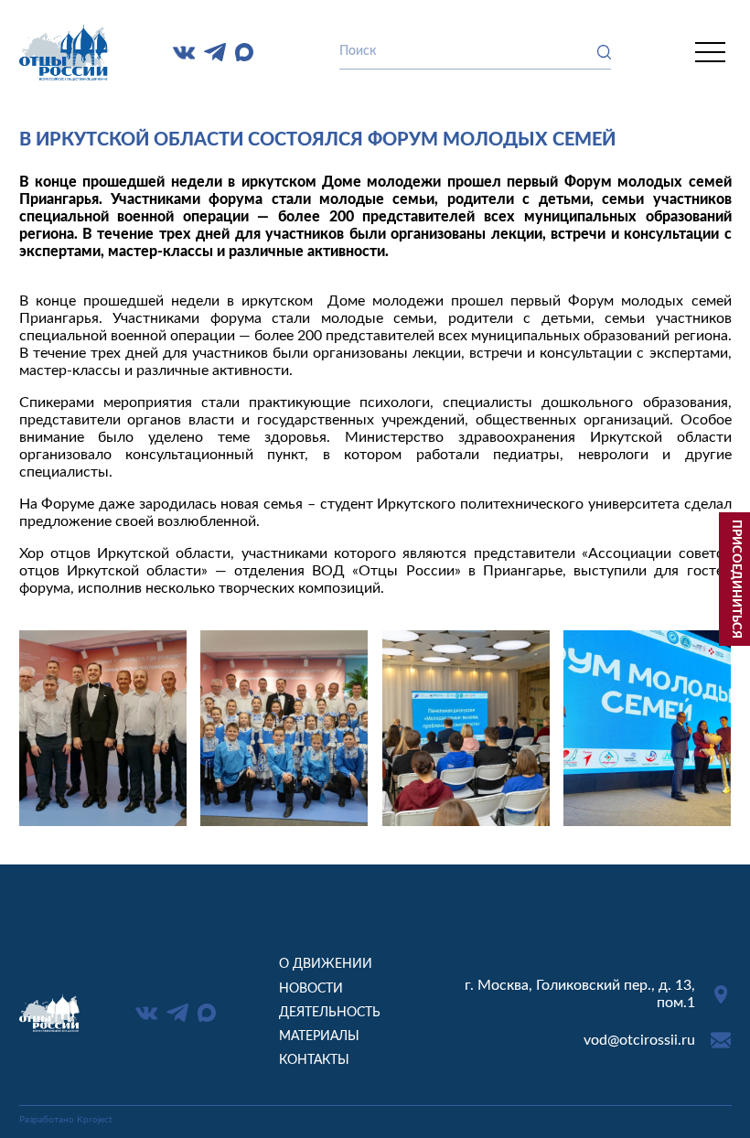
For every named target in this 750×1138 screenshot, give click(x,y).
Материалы (319, 1036)
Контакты (314, 1060)
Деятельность (329, 1012)
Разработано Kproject (65, 1119)
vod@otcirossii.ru (639, 1040)
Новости (311, 988)
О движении (325, 964)
